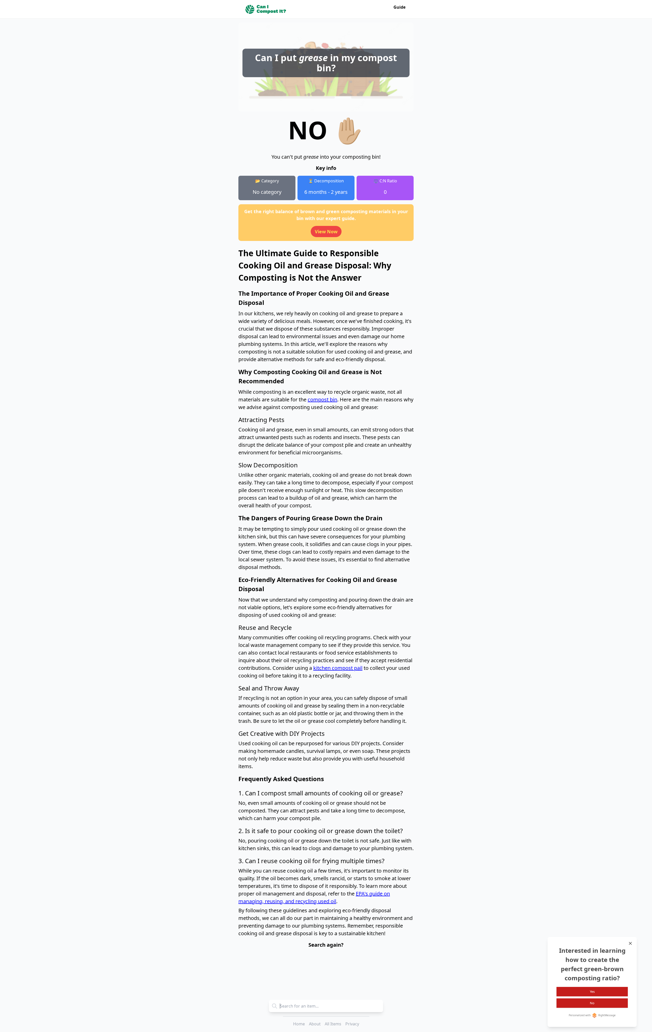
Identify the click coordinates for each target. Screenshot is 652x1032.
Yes (592, 991)
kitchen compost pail (337, 667)
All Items (333, 1024)
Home (299, 1024)
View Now (326, 231)
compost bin (322, 399)
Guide (399, 7)
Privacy (352, 1024)
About (315, 1024)
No (592, 1003)
